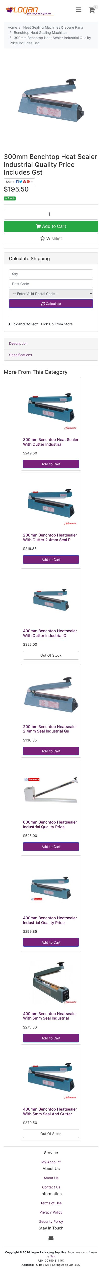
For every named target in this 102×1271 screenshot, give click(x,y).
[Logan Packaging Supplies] (30, 9)
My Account (51, 1162)
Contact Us (51, 1187)
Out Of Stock (51, 655)
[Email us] (51, 1238)
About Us (51, 1178)
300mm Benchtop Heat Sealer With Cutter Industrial (50, 442)
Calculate (53, 303)
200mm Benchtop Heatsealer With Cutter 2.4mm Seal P (50, 537)
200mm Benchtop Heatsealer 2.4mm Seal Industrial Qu (50, 729)
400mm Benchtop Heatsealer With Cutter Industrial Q (50, 633)
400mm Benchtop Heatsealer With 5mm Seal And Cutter (50, 1111)
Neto (53, 1256)
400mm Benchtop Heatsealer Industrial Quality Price (50, 920)
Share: (11, 182)
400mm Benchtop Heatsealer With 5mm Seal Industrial (50, 1016)
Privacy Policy (51, 1212)
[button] (51, 238)
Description (18, 343)
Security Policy (51, 1221)
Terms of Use (51, 1203)
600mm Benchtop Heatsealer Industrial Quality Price (50, 824)
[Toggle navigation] (78, 9)
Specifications (20, 355)
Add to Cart (53, 226)
